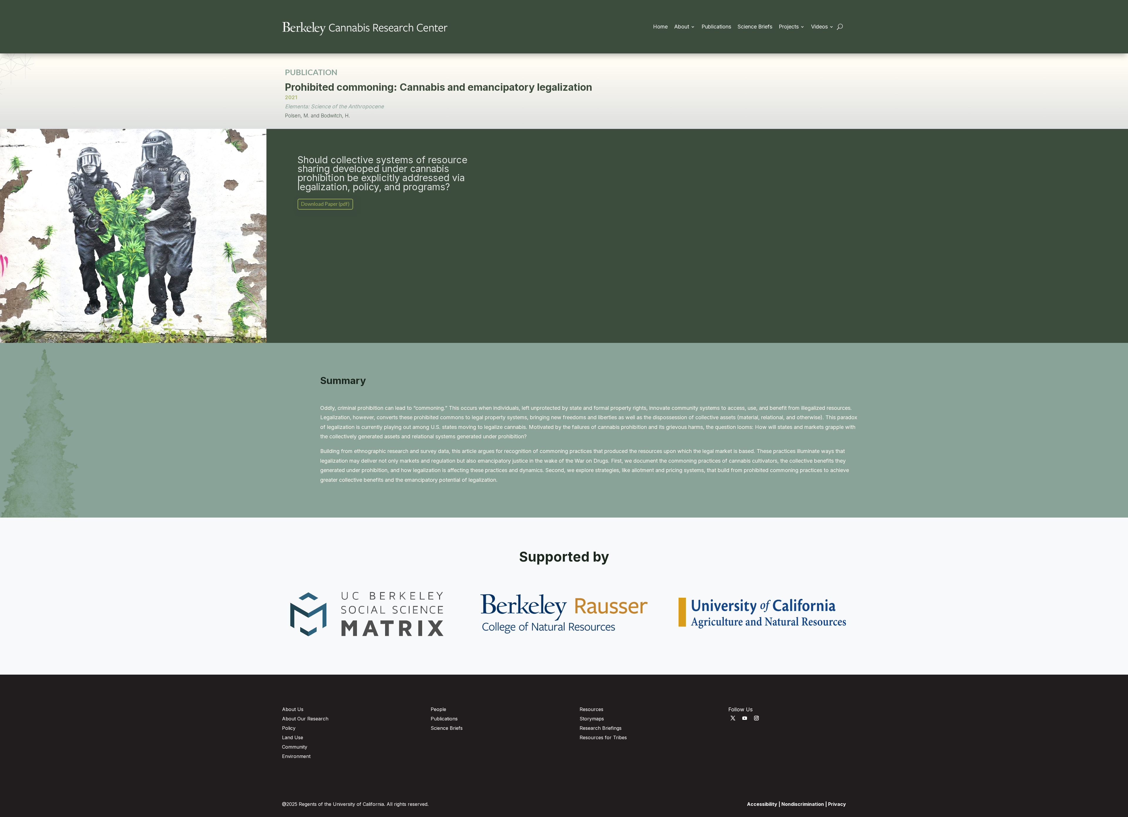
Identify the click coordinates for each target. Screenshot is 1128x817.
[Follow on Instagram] (756, 718)
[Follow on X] (733, 718)
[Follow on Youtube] (744, 718)
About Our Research (305, 719)
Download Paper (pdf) (325, 204)
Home (660, 27)
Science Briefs (755, 27)
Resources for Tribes (603, 737)
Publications (716, 27)
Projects (789, 27)
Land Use (292, 737)
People (438, 709)
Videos (819, 27)
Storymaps (592, 719)
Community (294, 747)
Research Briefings (601, 728)
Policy (289, 728)
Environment (296, 756)
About (681, 27)
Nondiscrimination (802, 804)
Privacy (837, 804)
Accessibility (762, 804)
